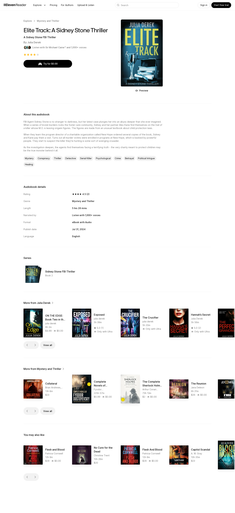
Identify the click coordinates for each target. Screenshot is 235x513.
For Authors (67, 5)
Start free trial (221, 5)
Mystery (29, 158)
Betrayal (129, 158)
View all (47, 345)
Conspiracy (44, 158)
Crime (118, 158)
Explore (37, 5)
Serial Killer (86, 158)
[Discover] (45, 5)
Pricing (53, 5)
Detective (70, 158)
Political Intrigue (146, 158)
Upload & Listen (85, 5)
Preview (143, 90)
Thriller (57, 158)
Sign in (203, 5)
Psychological (103, 158)
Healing (29, 164)
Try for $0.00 (50, 63)
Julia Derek (34, 42)
